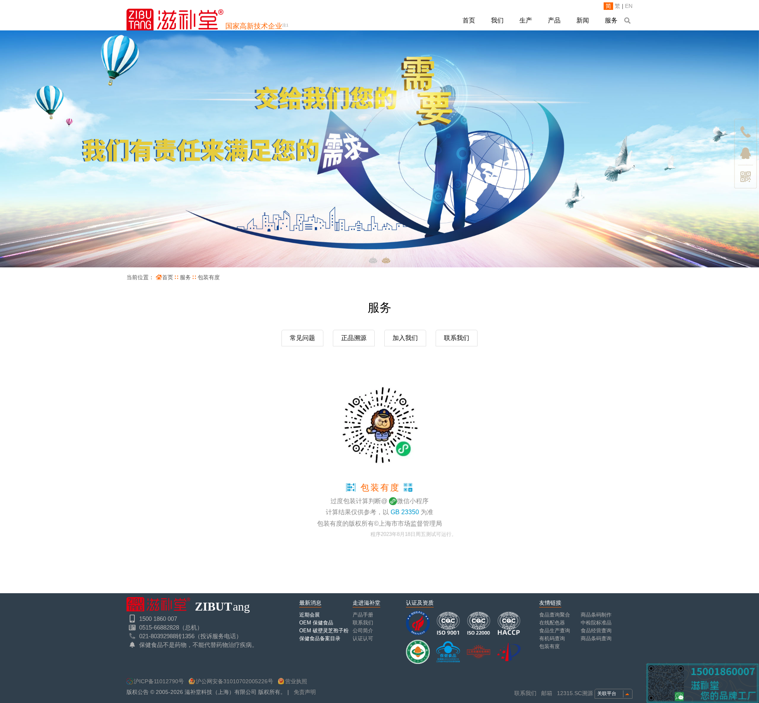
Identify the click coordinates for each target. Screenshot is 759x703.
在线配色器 (552, 623)
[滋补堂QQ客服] (745, 153)
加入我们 (405, 338)
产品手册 (363, 615)
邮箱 (546, 693)
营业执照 (296, 681)
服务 (611, 20)
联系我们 (456, 338)
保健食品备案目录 (319, 638)
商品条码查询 (596, 638)
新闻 (582, 20)
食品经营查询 (596, 630)
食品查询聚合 (554, 615)
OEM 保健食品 (316, 623)
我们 (497, 20)
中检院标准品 (596, 623)
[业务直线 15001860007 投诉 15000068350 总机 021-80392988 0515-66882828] (745, 129)
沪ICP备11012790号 (159, 681)
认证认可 (363, 638)
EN (628, 6)
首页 (469, 20)
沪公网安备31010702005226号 (234, 681)
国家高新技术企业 (257, 26)
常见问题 (302, 338)
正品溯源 (353, 338)
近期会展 (309, 615)
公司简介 (363, 630)
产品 (554, 20)
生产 (525, 20)
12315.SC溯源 (575, 693)
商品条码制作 (596, 615)
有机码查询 (552, 638)
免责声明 (305, 692)
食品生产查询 (554, 630)
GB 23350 (405, 512)
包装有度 (209, 277)
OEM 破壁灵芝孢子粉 (324, 630)
